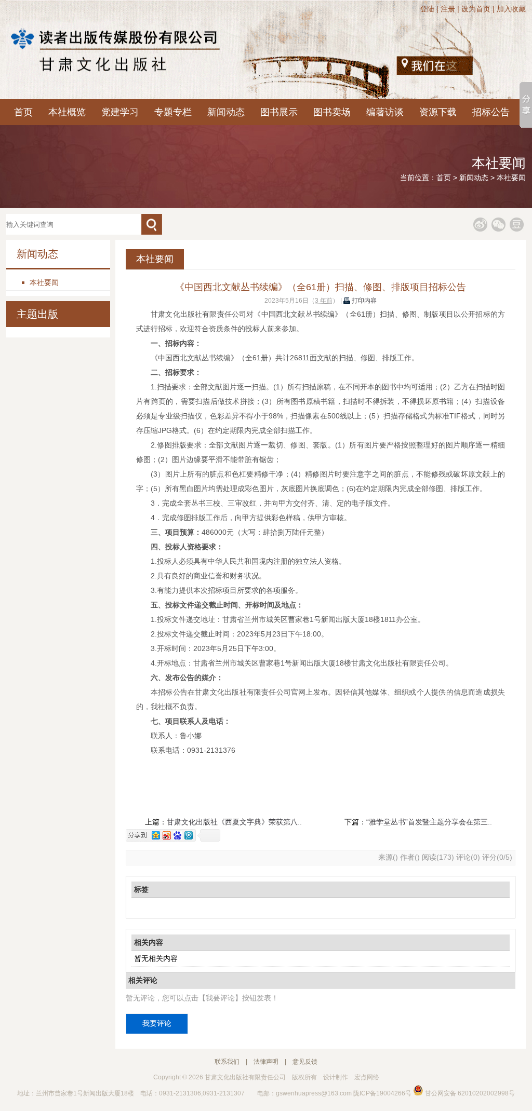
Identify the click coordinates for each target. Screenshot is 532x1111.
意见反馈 (304, 1061)
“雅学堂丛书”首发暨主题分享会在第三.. (429, 822)
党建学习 (120, 112)
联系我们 (227, 1061)
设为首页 (475, 9)
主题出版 (37, 314)
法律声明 (266, 1061)
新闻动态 (226, 112)
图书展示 (279, 112)
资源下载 (438, 112)
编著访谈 (385, 112)
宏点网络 (366, 1077)
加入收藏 (511, 9)
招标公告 (491, 112)
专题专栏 (173, 112)
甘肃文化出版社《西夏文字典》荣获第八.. (234, 822)
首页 (23, 112)
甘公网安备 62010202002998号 (469, 1093)
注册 (448, 9)
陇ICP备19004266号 (382, 1093)
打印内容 (363, 300)
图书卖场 (332, 112)
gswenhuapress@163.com (314, 1093)
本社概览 (67, 112)
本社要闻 (511, 177)
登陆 (427, 9)
